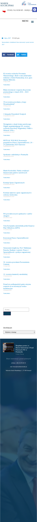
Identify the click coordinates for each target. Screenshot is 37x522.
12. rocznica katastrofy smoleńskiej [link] (15, 274)
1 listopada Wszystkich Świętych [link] (14, 114)
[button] (32, 22)
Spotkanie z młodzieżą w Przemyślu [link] (15, 155)
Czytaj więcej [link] (20, 354)
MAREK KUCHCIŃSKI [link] (7, 4)
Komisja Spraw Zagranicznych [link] (14, 183)
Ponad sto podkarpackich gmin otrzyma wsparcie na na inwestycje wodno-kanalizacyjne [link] (17, 286)
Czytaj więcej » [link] (6, 84)
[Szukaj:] (16, 310)
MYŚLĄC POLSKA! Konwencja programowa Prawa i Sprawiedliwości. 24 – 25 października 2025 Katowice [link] (18, 142)
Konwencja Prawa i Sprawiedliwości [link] (15, 238)
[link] (34, 9)
